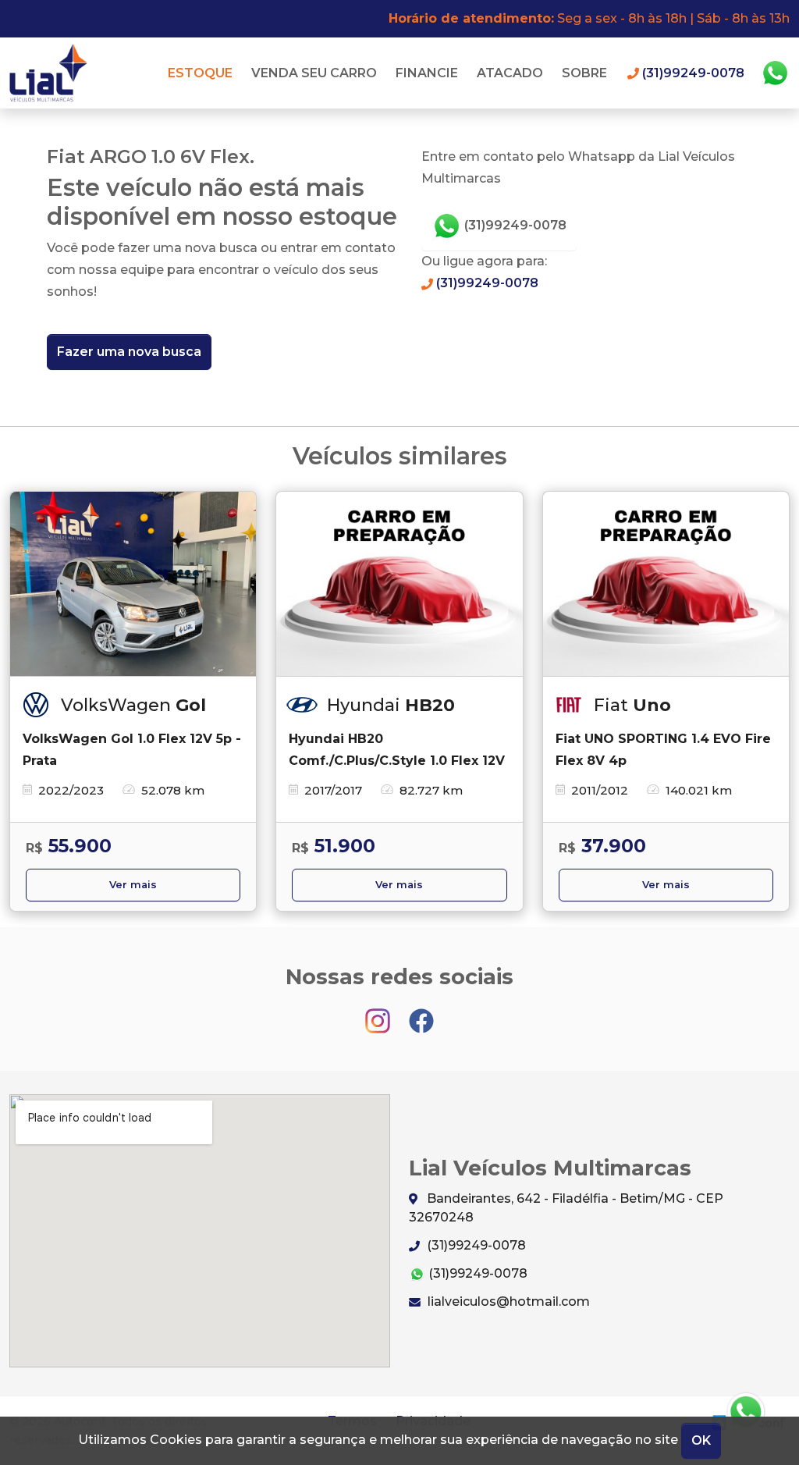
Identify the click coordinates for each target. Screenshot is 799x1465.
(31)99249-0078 (513, 225)
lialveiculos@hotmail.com (507, 1301)
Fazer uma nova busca (129, 351)
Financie (427, 73)
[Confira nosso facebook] (421, 1013)
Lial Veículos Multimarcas (52, 73)
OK (701, 1440)
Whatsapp (775, 73)
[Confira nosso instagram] (379, 1013)
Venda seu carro (314, 73)
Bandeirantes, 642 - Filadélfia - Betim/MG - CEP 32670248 (566, 1208)
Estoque (200, 73)
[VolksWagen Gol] (133, 584)
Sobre (584, 73)
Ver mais (133, 885)
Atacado (510, 73)
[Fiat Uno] (666, 584)
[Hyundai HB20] (399, 584)
